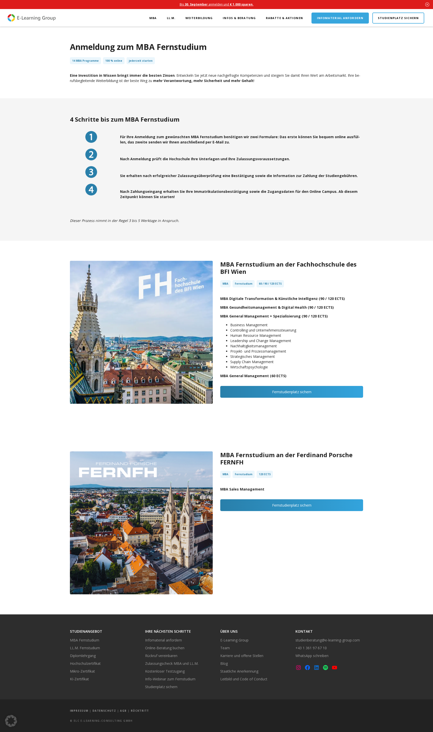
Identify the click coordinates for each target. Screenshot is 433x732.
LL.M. (171, 18)
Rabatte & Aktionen (284, 18)
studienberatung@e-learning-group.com (327, 640)
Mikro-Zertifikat (82, 671)
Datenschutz (104, 710)
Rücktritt (140, 710)
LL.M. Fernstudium (85, 647)
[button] (11, 721)
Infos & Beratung (239, 18)
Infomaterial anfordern (340, 18)
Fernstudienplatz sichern (291, 391)
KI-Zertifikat (79, 679)
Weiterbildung (199, 18)
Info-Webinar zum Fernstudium (170, 679)
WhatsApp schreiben (312, 655)
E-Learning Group (234, 640)
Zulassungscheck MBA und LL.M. (171, 663)
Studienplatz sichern (398, 18)
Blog (224, 663)
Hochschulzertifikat (85, 663)
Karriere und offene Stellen (241, 655)
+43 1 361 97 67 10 (311, 647)
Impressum (79, 710)
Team (225, 647)
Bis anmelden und (217, 4)
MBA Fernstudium (84, 640)
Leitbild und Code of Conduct (243, 679)
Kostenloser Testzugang (165, 671)
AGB (123, 710)
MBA (153, 18)
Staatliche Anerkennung (239, 671)
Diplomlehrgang (83, 655)
